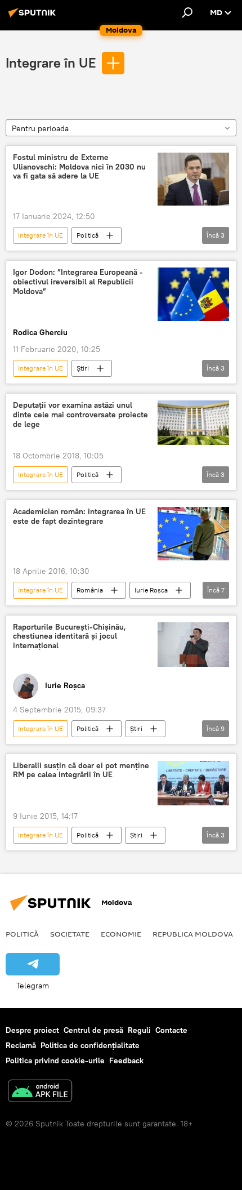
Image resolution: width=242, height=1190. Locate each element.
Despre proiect (32, 1030)
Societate (69, 934)
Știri (83, 368)
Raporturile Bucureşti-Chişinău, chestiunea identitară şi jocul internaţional (69, 636)
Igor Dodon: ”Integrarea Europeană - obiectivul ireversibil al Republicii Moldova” (78, 282)
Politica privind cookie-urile (55, 1060)
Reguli (139, 1030)
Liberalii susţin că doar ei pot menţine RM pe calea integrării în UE (81, 770)
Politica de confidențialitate (90, 1045)
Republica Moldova (193, 934)
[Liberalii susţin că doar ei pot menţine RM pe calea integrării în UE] (193, 783)
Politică (87, 235)
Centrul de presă (93, 1030)
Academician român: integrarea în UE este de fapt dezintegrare (79, 516)
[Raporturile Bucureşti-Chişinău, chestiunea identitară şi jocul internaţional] (193, 644)
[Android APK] (40, 1092)
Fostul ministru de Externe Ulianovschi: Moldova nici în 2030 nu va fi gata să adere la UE (79, 167)
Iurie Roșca (151, 590)
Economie (121, 934)
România (90, 590)
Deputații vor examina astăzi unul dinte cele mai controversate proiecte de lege (80, 414)
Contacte (171, 1030)
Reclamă (21, 1045)
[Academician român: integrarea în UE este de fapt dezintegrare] (193, 533)
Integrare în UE (51, 62)
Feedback (126, 1060)
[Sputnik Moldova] (34, 17)
